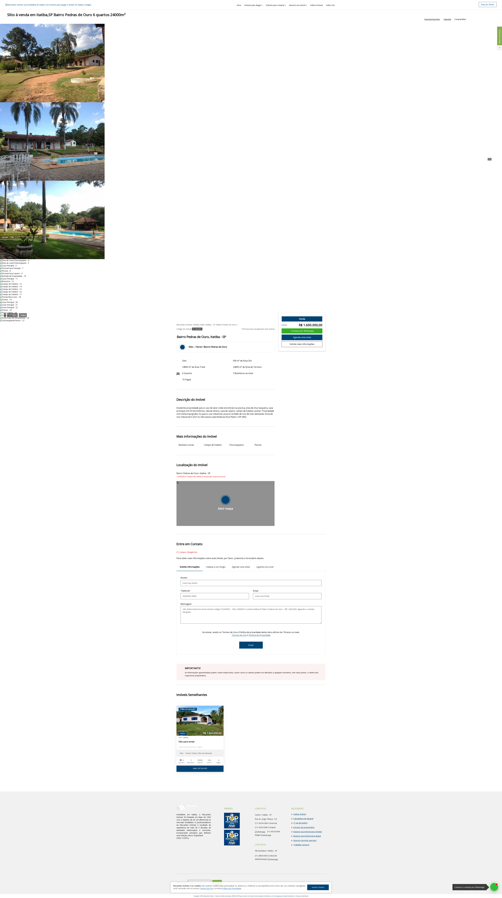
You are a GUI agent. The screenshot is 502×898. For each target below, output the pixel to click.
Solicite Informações (190, 566)
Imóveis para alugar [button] (252, 5)
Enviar (251, 645)
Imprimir (447, 19)
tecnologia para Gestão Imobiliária (284, 896)
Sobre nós (330, 5)
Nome (184, 577)
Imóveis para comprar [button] (275, 5)
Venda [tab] (302, 318)
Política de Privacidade (259, 635)
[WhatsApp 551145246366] (494, 887)
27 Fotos (13, 315)
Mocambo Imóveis (208, 896)
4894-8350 (261, 855)
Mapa (23, 315)
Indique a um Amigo (216, 566)
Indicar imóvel (299, 814)
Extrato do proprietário (303, 827)
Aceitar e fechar (318, 887)
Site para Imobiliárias (302, 896)
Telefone (185, 590)
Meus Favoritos (499, 37)
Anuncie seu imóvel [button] (297, 5)
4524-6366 (261, 827)
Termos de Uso (239, 635)
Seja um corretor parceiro (304, 840)
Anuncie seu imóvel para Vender (307, 831)
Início (239, 5)
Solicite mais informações (302, 344)
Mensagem (186, 604)
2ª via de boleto (300, 823)
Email (255, 590)
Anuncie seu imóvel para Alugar (307, 836)
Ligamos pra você (264, 566)
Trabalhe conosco (301, 844)
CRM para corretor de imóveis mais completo (250, 896)
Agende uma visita (302, 337)
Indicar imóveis (316, 5)
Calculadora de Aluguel (303, 818)
